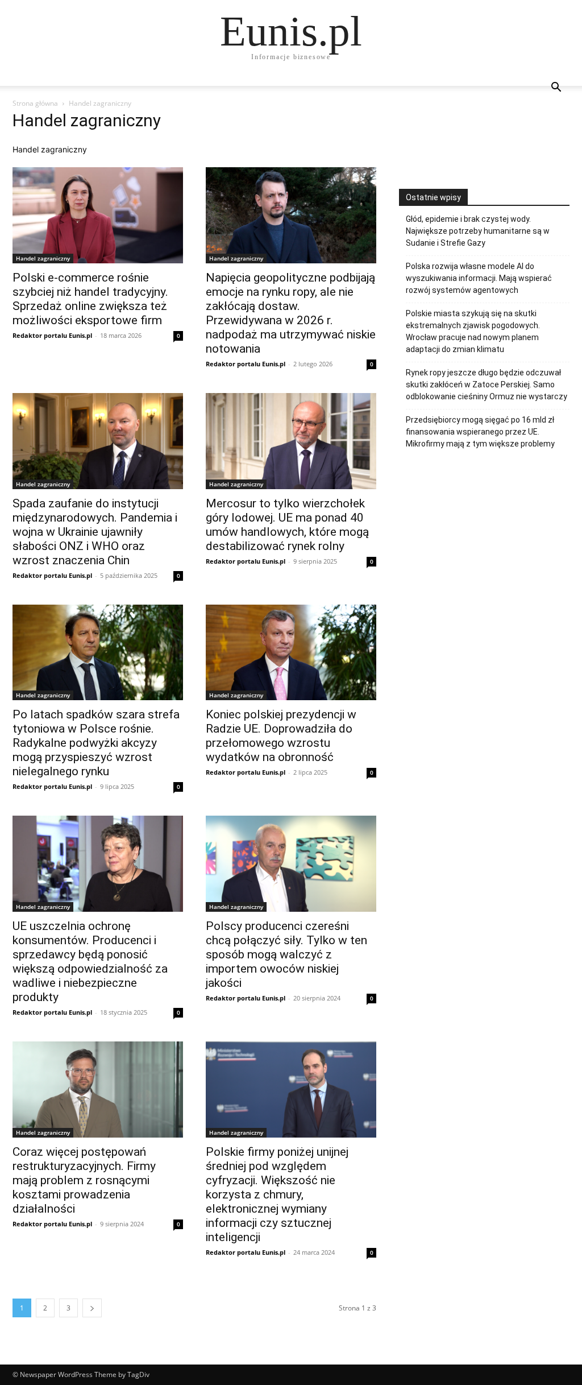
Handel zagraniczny (43, 258)
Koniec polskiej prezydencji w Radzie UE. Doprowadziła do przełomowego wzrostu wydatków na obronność (281, 736)
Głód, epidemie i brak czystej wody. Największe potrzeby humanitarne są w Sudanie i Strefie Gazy (478, 230)
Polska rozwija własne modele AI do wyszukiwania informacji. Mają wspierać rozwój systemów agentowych (479, 278)
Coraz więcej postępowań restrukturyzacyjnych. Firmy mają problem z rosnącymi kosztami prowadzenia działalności (84, 1180)
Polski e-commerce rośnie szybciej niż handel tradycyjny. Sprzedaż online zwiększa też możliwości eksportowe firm (90, 299)
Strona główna (35, 103)
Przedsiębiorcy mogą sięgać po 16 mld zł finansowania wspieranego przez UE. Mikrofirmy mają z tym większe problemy (480, 431)
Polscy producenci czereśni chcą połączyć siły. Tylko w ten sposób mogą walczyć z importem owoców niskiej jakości (286, 954)
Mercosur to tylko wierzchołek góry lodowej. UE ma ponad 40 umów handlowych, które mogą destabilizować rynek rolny (287, 525)
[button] (555, 88)
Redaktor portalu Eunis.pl (52, 335)
